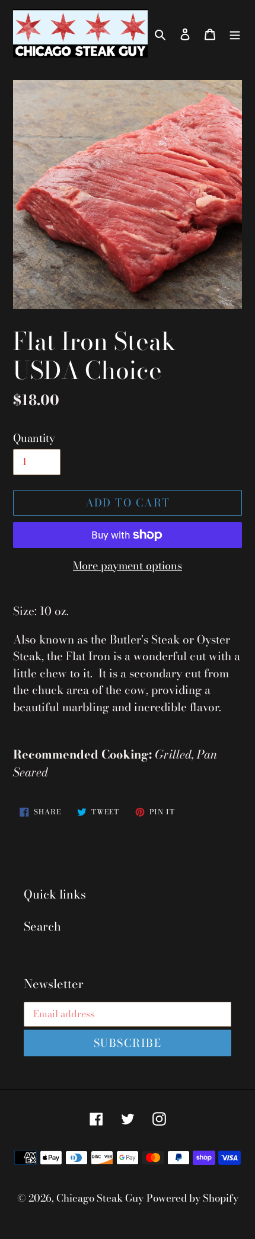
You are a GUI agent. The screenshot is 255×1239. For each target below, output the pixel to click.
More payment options (127, 566)
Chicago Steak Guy (100, 1198)
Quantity (34, 438)
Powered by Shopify (192, 1198)
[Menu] (234, 33)
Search (42, 926)
